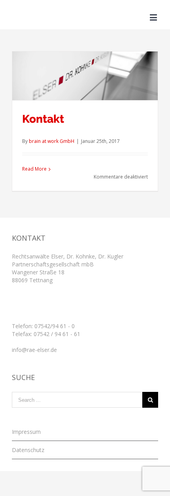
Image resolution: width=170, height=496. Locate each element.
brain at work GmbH (51, 141)
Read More (34, 168)
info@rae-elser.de (34, 349)
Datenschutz (28, 450)
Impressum (26, 431)
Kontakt (43, 118)
